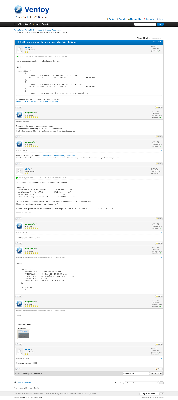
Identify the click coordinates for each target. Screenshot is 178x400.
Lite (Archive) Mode (61, 394)
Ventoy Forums (19, 30)
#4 (161, 178)
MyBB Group (38, 397)
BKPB (27, 48)
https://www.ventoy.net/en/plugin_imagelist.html (57, 155)
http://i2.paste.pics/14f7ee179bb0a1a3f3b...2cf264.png (37, 101)
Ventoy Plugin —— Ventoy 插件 (35, 30)
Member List (135, 19)
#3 (161, 150)
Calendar (150, 19)
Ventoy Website (38, 394)
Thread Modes (157, 42)
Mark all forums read (76, 394)
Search (122, 19)
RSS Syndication (90, 394)
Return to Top (49, 394)
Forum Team (19, 394)
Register (46, 24)
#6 (161, 257)
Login (37, 24)
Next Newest (35, 373)
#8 (161, 358)
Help (161, 19)
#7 (161, 310)
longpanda (65, 56)
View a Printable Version (24, 382)
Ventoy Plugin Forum (54, 30)
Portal (111, 19)
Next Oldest (22, 373)
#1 (161, 56)
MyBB (23, 397)
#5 (161, 232)
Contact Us (28, 394)
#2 (161, 121)
